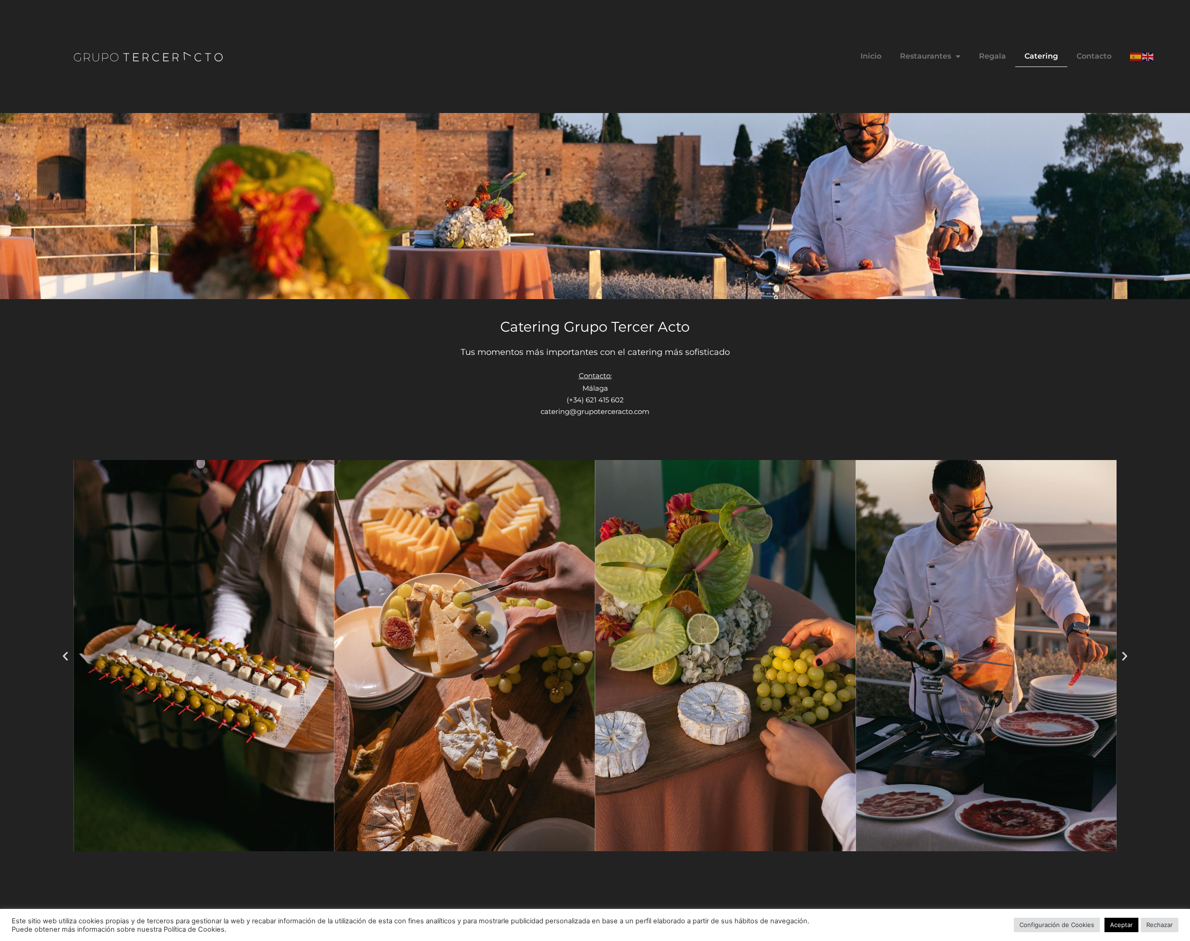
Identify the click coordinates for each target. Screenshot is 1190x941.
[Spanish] (1136, 56)
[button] (65, 655)
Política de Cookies (194, 929)
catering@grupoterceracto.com (595, 411)
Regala (992, 56)
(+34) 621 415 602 (595, 399)
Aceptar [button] (1121, 924)
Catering (1041, 56)
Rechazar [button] (1159, 924)
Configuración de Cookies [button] (1056, 924)
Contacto (1094, 56)
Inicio (870, 56)
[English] (1148, 56)
